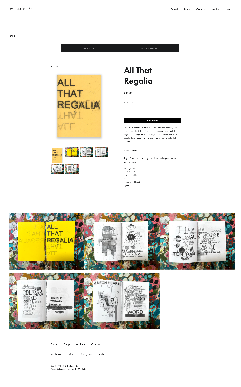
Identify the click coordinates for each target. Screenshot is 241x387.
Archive (200, 9)
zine (135, 149)
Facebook (56, 354)
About (174, 9)
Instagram (86, 354)
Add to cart (152, 120)
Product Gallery (149, 48)
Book (132, 158)
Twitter (71, 354)
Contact (215, 9)
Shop (187, 9)
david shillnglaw (161, 158)
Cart (229, 9)
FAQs (53, 363)
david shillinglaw (144, 158)
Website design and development (63, 369)
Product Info (89, 48)
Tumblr (102, 354)
